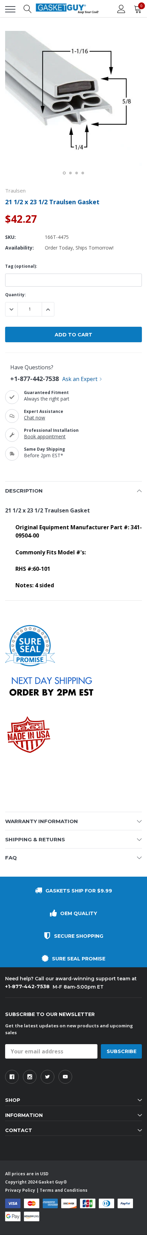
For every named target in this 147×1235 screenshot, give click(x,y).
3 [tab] (76, 173)
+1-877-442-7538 (34, 378)
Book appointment (45, 436)
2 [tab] (70, 173)
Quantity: (15, 295)
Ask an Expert (79, 379)
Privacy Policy (20, 1190)
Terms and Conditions (64, 1190)
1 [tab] (64, 173)
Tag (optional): (21, 266)
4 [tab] (82, 173)
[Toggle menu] (10, 9)
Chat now (34, 417)
